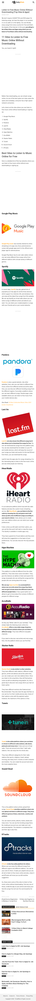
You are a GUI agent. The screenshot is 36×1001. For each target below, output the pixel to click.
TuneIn (4, 741)
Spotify (13, 289)
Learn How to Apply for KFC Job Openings (16, 946)
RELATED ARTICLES (8, 907)
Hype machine (13, 585)
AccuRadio (5, 627)
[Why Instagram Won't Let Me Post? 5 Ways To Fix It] (6, 922)
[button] (3, 2)
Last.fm (4, 441)
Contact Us (12, 996)
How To (4, 948)
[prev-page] (3, 937)
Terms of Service (20, 996)
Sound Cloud (10, 809)
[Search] (33, 2)
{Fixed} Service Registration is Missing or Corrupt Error (10, 900)
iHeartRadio (13, 511)
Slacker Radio (6, 669)
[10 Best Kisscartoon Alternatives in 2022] (6, 914)
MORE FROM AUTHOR (22, 907)
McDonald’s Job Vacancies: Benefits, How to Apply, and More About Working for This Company (17, 984)
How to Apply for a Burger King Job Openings (17, 954)
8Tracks (4, 864)
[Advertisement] (18, 73)
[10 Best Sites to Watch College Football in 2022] (6, 930)
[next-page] (6, 937)
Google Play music (7, 243)
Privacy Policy (29, 996)
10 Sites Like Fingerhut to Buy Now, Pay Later (26, 900)
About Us (5, 996)
